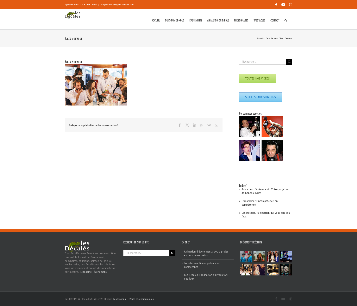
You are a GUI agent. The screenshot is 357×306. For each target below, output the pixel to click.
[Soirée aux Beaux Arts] (273, 256)
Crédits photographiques (141, 299)
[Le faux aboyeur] (286, 269)
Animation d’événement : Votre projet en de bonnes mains (206, 253)
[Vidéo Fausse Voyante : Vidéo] (259, 256)
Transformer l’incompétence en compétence (202, 265)
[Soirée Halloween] (259, 269)
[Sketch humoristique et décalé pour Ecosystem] (286, 256)
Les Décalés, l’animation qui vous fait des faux (205, 276)
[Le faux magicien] (246, 269)
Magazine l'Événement (93, 272)
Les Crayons (119, 299)
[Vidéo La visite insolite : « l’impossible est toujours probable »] (246, 256)
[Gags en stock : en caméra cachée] (273, 269)
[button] (285, 20)
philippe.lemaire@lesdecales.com (117, 4)
